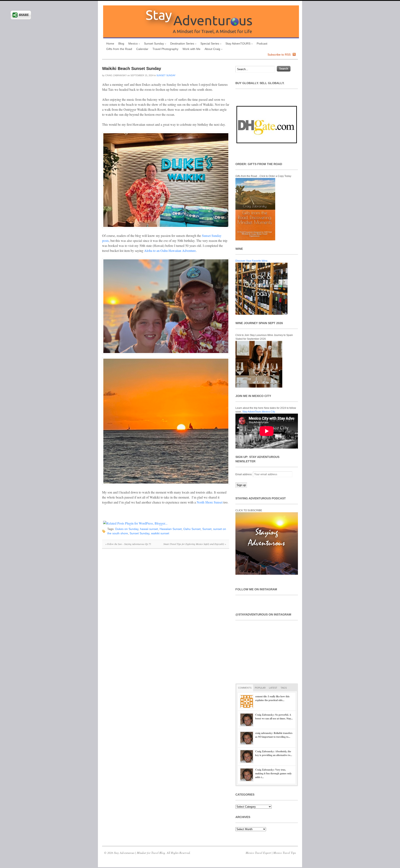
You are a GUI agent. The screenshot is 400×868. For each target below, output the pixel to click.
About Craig (211, 49)
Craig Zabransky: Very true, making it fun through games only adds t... (273, 773)
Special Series (208, 44)
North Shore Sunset (209, 502)
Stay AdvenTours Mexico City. (258, 411)
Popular (260, 687)
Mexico (132, 44)
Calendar (142, 49)
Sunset (206, 529)
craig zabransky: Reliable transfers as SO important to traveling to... (273, 735)
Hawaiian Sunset (171, 529)
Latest (273, 687)
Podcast (262, 43)
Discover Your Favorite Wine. (251, 260)
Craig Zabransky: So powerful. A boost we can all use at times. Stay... (274, 716)
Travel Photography (165, 49)
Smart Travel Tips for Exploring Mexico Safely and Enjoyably (194, 544)
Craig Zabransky (116, 75)
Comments (244, 687)
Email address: (244, 474)
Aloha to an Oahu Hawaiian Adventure (170, 250)
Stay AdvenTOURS (236, 44)
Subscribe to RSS (279, 54)
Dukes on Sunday (126, 529)
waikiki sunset (160, 533)
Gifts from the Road (119, 49)
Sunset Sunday (153, 44)
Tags (284, 687)
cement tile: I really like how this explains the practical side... (272, 698)
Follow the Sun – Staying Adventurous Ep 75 (128, 544)
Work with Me (191, 49)
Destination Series (181, 44)
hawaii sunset (149, 529)
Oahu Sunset (192, 529)
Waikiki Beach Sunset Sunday (131, 68)
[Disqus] (165, 609)
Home (110, 43)
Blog (121, 43)
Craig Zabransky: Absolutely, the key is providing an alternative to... (273, 753)
